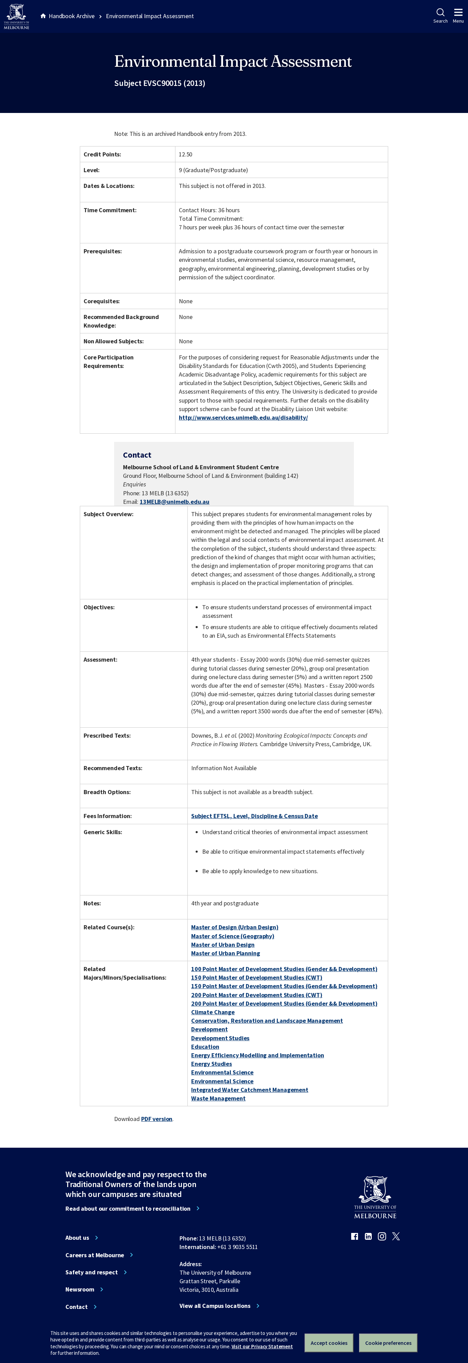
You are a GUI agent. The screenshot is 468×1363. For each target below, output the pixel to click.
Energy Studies (211, 1064)
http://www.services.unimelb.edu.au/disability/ (243, 417)
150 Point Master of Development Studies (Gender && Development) (284, 986)
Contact (76, 1307)
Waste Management (218, 1098)
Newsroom (79, 1289)
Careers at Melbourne (94, 1255)
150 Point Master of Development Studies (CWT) (256, 977)
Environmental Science (222, 1072)
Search (440, 21)
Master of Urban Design (223, 944)
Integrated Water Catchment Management (249, 1090)
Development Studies (220, 1038)
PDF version (157, 1119)
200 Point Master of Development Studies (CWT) (256, 995)
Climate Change (213, 1012)
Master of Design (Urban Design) (235, 927)
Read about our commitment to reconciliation (127, 1208)
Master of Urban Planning (225, 953)
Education (205, 1046)
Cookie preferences (388, 1342)
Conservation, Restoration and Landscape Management (267, 1020)
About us (77, 1237)
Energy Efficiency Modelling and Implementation (257, 1055)
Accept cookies (329, 1342)
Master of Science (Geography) (232, 936)
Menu (458, 21)
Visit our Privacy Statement (262, 1346)
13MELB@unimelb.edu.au (174, 502)
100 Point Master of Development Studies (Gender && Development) (284, 969)
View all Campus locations (215, 1306)
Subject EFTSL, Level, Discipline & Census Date (254, 816)
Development (209, 1029)
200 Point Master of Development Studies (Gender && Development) (284, 1003)
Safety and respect (91, 1272)
